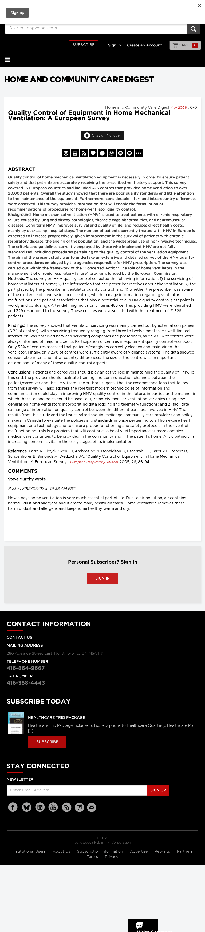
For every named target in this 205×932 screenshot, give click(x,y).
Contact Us (19, 637)
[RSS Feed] (66, 807)
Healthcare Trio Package (56, 717)
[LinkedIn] (40, 807)
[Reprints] (66, 153)
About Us (62, 851)
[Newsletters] (92, 807)
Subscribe (83, 45)
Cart (187, 45)
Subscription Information (100, 851)
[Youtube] (53, 807)
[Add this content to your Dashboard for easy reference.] (93, 153)
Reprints (163, 851)
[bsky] (26, 807)
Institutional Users (29, 851)
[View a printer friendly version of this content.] (75, 153)
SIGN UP (158, 790)
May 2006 (179, 107)
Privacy (111, 857)
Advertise (139, 851)
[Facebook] (13, 807)
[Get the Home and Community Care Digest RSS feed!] (84, 153)
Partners (185, 851)
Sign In (102, 578)
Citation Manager (106, 135)
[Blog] (79, 810)
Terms (93, 857)
